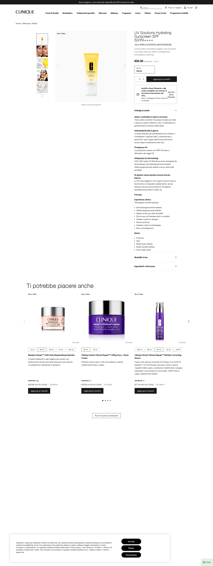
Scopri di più (160, 13)
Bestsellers (67, 13)
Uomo (138, 13)
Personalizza (131, 555)
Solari (34, 23)
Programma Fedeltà (179, 13)
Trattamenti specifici (85, 13)
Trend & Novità (52, 13)
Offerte (147, 13)
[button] (207, 562)
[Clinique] (25, 12)
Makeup (114, 13)
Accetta (131, 541)
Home (18, 23)
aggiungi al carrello (161, 79)
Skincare (103, 13)
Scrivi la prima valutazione (106, 415)
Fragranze (126, 13)
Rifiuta (131, 548)
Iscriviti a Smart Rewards (171, 94)
